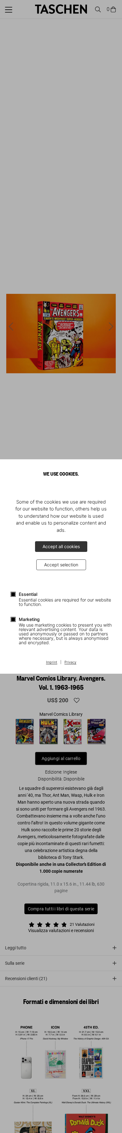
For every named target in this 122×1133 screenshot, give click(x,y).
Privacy (70, 662)
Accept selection (61, 564)
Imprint (51, 662)
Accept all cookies (61, 546)
